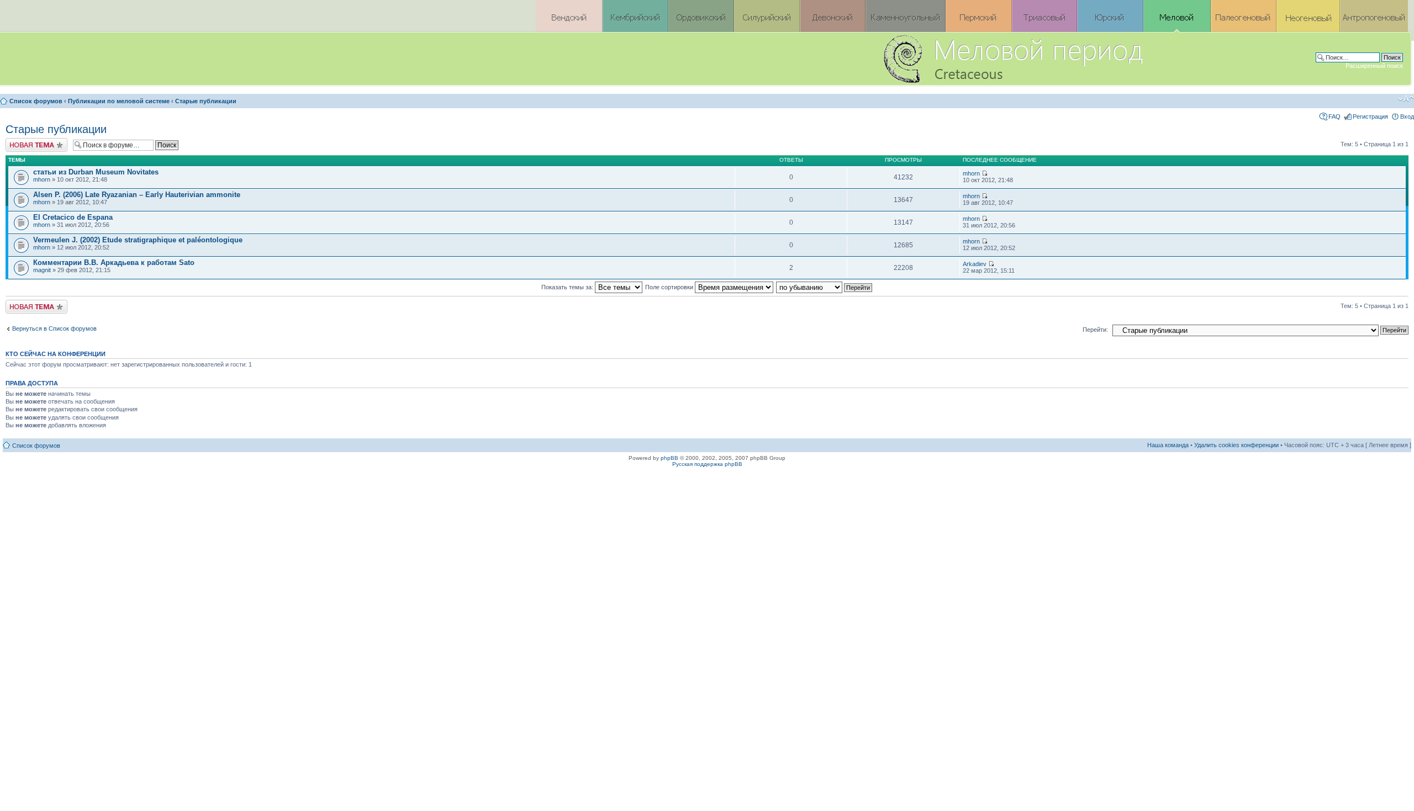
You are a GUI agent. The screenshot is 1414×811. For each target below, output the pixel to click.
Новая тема (22, 141)
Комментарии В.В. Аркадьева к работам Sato (113, 262)
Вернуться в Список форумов (54, 328)
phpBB (669, 458)
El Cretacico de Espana (73, 217)
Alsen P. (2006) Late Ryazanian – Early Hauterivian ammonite (136, 194)
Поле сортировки (670, 287)
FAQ (1334, 116)
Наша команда (1168, 445)
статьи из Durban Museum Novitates (96, 172)
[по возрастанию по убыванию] (824, 287)
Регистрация (1370, 116)
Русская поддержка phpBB (707, 464)
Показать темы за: (568, 287)
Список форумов (35, 101)
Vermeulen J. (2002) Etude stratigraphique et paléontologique (137, 240)
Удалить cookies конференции (1236, 445)
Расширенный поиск (1374, 65)
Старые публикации (205, 101)
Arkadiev (974, 264)
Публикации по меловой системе (119, 101)
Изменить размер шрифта (1406, 99)
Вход (1407, 116)
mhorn (41, 179)
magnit (42, 270)
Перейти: (1095, 329)
